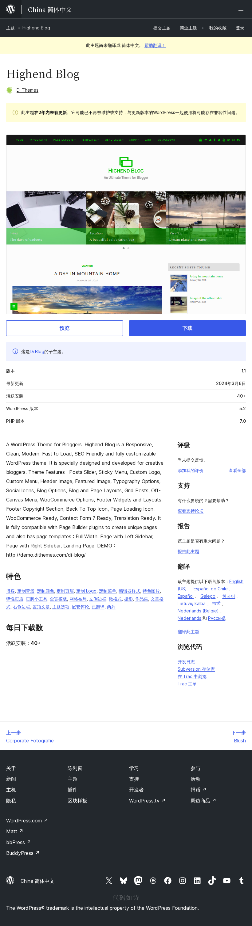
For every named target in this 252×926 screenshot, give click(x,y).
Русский (216, 618)
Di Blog (37, 351)
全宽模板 (58, 598)
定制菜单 (107, 590)
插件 (72, 790)
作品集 (141, 598)
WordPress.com (27, 820)
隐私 (11, 801)
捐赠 (199, 790)
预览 (64, 328)
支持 (134, 779)
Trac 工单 (187, 683)
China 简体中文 (37, 881)
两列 (111, 606)
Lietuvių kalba (192, 603)
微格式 (115, 598)
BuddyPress (23, 853)
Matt (14, 831)
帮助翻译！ (155, 45)
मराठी (216, 603)
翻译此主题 (188, 631)
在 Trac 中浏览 (192, 676)
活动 (195, 779)
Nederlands (189, 618)
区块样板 (77, 801)
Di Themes (27, 90)
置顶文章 (41, 606)
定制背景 (25, 590)
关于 (11, 768)
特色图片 (151, 590)
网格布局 (78, 598)
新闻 (11, 779)
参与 (195, 768)
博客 (10, 590)
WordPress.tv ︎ (147, 801)
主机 (11, 790)
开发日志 (186, 661)
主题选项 (60, 606)
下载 (187, 328)
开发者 (136, 790)
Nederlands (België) (198, 610)
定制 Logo (86, 590)
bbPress (18, 842)
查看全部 (237, 470)
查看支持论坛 (190, 510)
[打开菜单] (242, 9)
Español (186, 596)
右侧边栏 (21, 606)
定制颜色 (45, 590)
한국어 (228, 596)
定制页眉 (65, 590)
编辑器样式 (129, 590)
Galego (207, 596)
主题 (10, 27)
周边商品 (203, 801)
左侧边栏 (97, 598)
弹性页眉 (14, 598)
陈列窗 (75, 768)
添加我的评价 (190, 470)
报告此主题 (188, 551)
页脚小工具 (36, 598)
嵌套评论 (80, 606)
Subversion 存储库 (196, 669)
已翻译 (98, 606)
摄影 (128, 598)
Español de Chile (211, 588)
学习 (134, 768)
